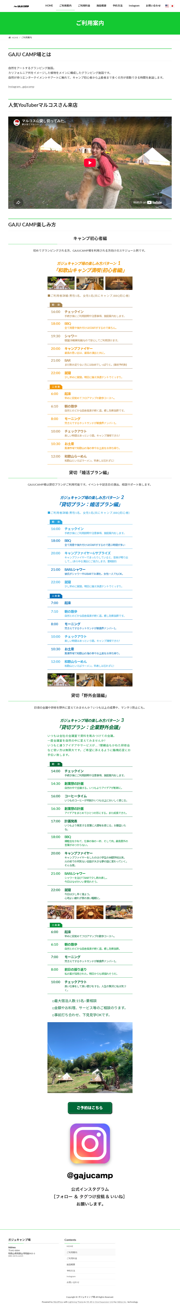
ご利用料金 (72, 1258)
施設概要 (71, 1265)
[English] (167, 6)
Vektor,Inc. (122, 1302)
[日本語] (172, 6)
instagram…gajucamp (21, 86)
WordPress (58, 1302)
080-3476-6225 (15, 1256)
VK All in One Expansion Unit (100, 1302)
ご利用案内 (72, 1252)
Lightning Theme (76, 1302)
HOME (70, 1246)
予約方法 (71, 1271)
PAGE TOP (172, 1265)
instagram (71, 1276)
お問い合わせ (73, 1282)
